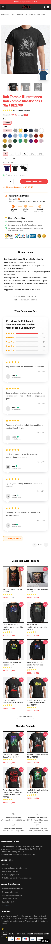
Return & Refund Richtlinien (12, 895)
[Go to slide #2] (25, 87)
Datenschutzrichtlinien (10, 871)
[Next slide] (46, 49)
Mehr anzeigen (25, 717)
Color (5, 126)
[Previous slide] (4, 49)
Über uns (5, 865)
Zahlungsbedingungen (10, 892)
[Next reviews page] (46, 545)
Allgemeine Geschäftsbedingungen (14, 868)
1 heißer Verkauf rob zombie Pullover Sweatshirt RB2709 (13, 627)
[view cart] (47, 7)
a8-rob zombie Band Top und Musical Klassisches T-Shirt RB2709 (36, 702)
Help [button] (46, 941)
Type (5, 119)
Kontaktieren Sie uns (9, 899)
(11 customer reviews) (21, 110)
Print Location (8, 162)
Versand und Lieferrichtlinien (12, 889)
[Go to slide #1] (13, 87)
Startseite (5, 14)
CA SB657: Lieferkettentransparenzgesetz (17, 878)
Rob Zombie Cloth (19, 14)
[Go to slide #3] (38, 87)
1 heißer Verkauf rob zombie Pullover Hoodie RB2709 (35, 665)
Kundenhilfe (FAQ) (8, 902)
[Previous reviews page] (34, 545)
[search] (43, 7)
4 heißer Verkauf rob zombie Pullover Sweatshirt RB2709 (37, 627)
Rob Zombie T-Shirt (37, 14)
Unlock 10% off (5, 933)
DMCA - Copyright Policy (10, 875)
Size (4, 150)
